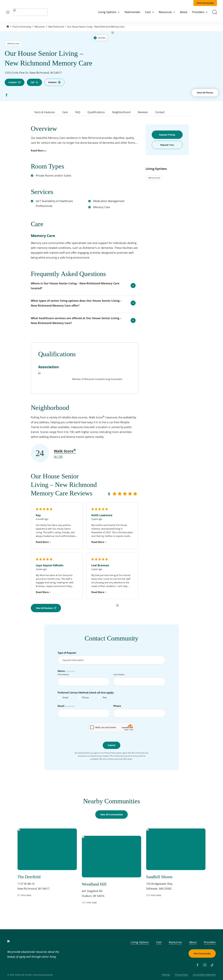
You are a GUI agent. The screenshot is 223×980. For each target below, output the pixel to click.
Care (65, 112)
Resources (175, 942)
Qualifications (96, 112)
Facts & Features (44, 112)
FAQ (77, 112)
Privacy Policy (181, 974)
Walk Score (65, 450)
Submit (111, 745)
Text (104, 697)
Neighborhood (121, 112)
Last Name (118, 674)
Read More (37, 150)
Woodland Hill (94, 884)
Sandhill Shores (159, 876)
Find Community (205, 3)
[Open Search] (214, 12)
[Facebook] (6, 95)
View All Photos (205, 92)
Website (52, 82)
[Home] (7, 26)
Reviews (143, 112)
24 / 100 (58, 456)
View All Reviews (44, 608)
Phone (85, 697)
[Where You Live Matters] (30, 12)
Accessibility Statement (204, 974)
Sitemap (166, 974)
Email (65, 697)
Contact (12, 82)
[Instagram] (204, 965)
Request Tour (167, 144)
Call (32, 82)
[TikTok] (212, 965)
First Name (63, 674)
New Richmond (56, 26)
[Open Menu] (8, 12)
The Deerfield (29, 876)
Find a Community (21, 26)
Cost (159, 942)
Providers (210, 942)
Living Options (140, 942)
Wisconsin (40, 26)
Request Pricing (167, 134)
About (193, 942)
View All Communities (111, 814)
